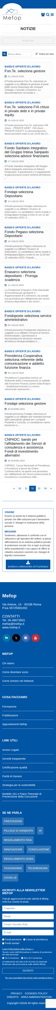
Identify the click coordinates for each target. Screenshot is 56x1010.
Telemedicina (38, 868)
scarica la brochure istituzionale (28, 566)
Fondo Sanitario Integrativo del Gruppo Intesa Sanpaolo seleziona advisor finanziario (27, 152)
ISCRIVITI (28, 970)
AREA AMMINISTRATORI (36, 997)
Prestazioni (13, 821)
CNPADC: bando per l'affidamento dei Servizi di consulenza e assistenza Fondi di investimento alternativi (25, 447)
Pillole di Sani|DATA (18, 830)
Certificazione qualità (14, 767)
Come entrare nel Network (18, 681)
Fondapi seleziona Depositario (19, 194)
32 (32, 488)
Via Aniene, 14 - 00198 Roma (21, 604)
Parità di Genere (12, 776)
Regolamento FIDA (18, 840)
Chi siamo (8, 663)
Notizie (28, 28)
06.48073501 (16, 620)
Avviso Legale (10, 750)
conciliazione (38, 849)
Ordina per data (46, 54)
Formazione (9, 706)
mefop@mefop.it (13, 623)
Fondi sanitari (12, 943)
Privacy (16, 993)
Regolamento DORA (18, 858)
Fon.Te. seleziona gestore (25, 71)
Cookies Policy (36, 993)
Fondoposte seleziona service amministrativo (28, 318)
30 (19, 488)
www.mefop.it (11, 627)
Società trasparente (14, 758)
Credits (13, 997)
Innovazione (13, 849)
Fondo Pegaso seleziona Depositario (24, 234)
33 (39, 488)
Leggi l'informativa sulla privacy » (17, 949)
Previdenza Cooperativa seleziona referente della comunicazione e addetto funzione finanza (24, 361)
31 (26, 488)
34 (45, 488)
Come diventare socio (15, 672)
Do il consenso (12, 958)
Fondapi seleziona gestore (25, 403)
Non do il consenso (33, 958)
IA (40, 830)
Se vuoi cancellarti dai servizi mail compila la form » (29, 978)
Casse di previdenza (37, 939)
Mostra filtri (28, 40)
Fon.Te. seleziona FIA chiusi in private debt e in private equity (27, 111)
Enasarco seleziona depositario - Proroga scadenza (21, 276)
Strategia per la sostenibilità (18, 785)
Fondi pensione (13, 939)
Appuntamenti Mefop (14, 724)
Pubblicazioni (10, 715)
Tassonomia (13, 868)
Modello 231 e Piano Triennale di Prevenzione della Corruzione (21, 795)
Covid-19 (10, 877)
